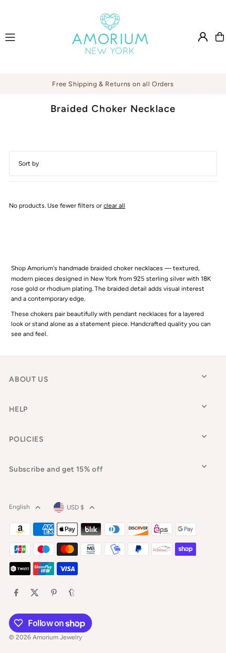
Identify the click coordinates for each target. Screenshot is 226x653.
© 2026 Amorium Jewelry (45, 637)
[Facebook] (16, 593)
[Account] (203, 37)
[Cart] (219, 37)
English (19, 507)
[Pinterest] (54, 593)
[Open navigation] (28, 36)
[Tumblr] (72, 593)
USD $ (75, 507)
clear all (114, 205)
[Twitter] (34, 593)
